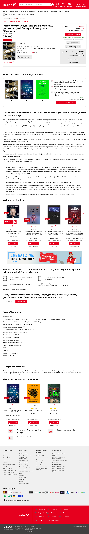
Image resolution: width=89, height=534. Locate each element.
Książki (12, 11)
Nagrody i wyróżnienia (41, 466)
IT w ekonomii (13, 353)
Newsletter (22, 475)
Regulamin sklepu (23, 460)
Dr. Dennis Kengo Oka (81, 238)
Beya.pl (54, 516)
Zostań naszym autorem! (42, 457)
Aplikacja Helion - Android (9, 470)
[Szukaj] (51, 4)
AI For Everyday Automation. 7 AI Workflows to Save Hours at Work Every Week (54, 233)
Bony (19, 14)
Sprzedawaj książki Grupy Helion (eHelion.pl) (58, 458)
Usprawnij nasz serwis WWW (26, 471)
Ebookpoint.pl (66, 513)
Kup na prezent (74, 42)
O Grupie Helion (40, 455)
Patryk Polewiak (54, 414)
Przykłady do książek (41, 464)
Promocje (40, 11)
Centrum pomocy (23, 453)
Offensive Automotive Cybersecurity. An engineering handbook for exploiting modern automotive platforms (74, 234)
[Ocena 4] (27, 48)
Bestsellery (54, 11)
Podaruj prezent (29, 14)
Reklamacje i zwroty (24, 483)
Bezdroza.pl (54, 513)
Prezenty (5, 466)
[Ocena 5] (29, 48)
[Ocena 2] (24, 48)
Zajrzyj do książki (7, 62)
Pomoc (24, 289)
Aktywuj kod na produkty (9, 464)
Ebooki (17, 11)
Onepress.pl (42, 509)
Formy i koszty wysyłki (25, 467)
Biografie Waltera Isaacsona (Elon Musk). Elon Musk (13, 232)
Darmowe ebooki (64, 11)
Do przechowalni (73, 62)
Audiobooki (32, 11)
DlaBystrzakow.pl (42, 513)
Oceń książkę (39, 459)
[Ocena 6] (31, 48)
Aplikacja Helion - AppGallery (10, 474)
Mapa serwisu (22, 477)
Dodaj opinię (21, 301)
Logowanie (5, 453)
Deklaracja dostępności (25, 465)
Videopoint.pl (42, 516)
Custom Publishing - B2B (58, 466)
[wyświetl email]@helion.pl (34, 528)
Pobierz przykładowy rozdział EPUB (13, 342)
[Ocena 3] (26, 48)
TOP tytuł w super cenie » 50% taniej (15, 21)
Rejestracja (5, 456)
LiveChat (21, 479)
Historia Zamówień (7, 458)
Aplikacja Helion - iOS (8, 472)
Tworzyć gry (54, 410)
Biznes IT (5, 353)
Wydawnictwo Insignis (31, 46)
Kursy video (24, 11)
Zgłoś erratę (6, 348)
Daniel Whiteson (64, 89)
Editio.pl (66, 509)
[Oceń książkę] (27, 48)
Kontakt (21, 481)
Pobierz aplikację (10, 14)
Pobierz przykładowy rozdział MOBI (13, 345)
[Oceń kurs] (9, 301)
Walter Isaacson (24, 44)
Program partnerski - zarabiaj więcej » (29, 431)
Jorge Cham (57, 89)
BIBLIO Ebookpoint (57, 464)
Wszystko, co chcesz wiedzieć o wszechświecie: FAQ (13, 411)
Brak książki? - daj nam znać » (29, 437)
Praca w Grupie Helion (58, 468)
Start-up (12, 355)
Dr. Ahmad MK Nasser (71, 238)
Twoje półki (5, 462)
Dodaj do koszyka (73, 34)
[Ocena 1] (22, 48)
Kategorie (6, 11)
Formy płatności (23, 469)
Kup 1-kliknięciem (73, 46)
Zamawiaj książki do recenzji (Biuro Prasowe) (59, 461)
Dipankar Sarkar (54, 238)
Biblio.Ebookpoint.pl (54, 520)
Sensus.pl (54, 509)
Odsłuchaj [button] (8, 222)
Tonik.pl (84, 526)
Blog (20, 473)
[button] (83, 214)
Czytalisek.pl (66, 516)
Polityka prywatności (24, 462)
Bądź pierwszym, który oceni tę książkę (44, 48)
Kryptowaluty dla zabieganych (33, 410)
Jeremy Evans (33, 238)
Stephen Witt (57, 95)
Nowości (47, 11)
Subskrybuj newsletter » (67, 430)
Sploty (42, 520)
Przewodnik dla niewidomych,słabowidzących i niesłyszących (26, 457)
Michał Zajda (34, 414)
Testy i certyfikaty (7, 468)
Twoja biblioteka (7, 460)
